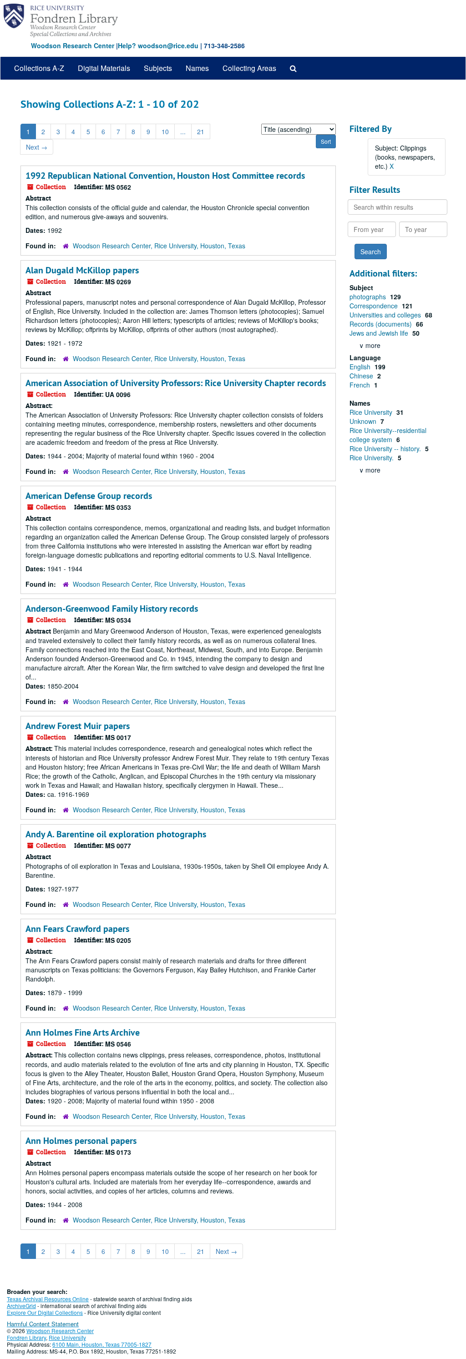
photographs (369, 296)
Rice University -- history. (386, 448)
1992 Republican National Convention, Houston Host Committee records (165, 175)
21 (200, 131)
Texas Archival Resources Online (48, 1299)
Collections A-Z (39, 68)
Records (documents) (382, 323)
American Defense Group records (88, 496)
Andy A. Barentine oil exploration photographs (115, 834)
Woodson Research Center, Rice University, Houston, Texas (159, 245)
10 (165, 131)
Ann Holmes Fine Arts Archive (82, 1032)
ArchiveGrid (21, 1305)
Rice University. (372, 457)
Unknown (364, 421)
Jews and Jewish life (380, 332)
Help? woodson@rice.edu (158, 45)
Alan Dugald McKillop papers (82, 270)
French (361, 384)
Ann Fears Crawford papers (77, 929)
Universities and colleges (386, 314)
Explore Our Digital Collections (45, 1312)
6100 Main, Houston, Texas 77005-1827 (102, 1344)
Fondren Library (26, 1337)
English (361, 366)
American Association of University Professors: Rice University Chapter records (175, 383)
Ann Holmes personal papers (81, 1141)
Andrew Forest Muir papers (77, 726)
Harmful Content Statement (43, 1323)
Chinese (362, 375)
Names (197, 68)
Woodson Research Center (72, 45)
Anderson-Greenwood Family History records (111, 608)
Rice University (372, 412)
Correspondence (375, 305)
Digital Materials (104, 68)
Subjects (158, 68)
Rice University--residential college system (388, 435)
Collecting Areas (249, 68)
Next (36, 146)
